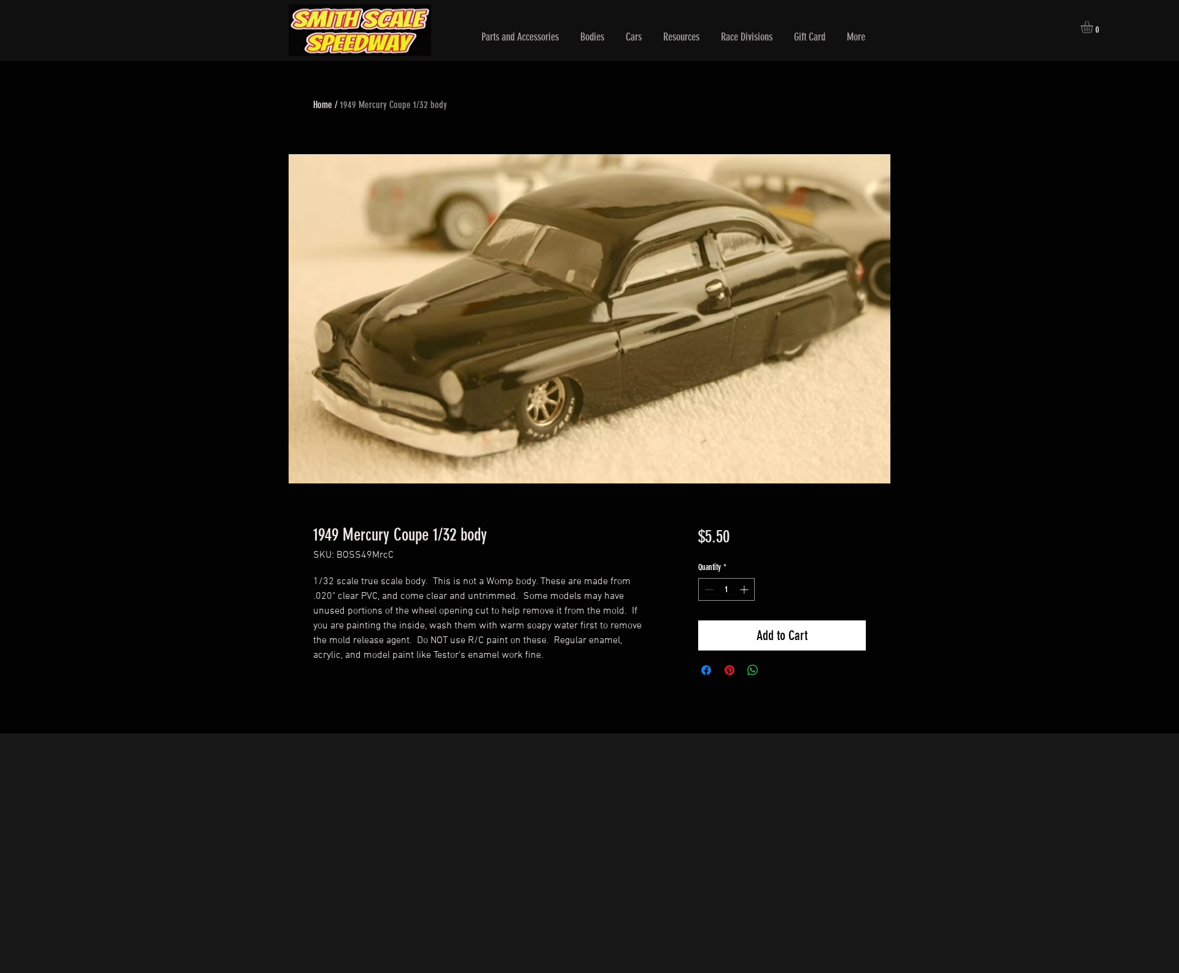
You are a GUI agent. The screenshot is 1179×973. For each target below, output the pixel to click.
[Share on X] (776, 670)
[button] (520, 37)
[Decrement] (707, 589)
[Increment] (745, 589)
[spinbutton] (726, 589)
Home (322, 105)
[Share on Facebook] (706, 670)
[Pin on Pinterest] (729, 670)
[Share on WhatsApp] (752, 670)
